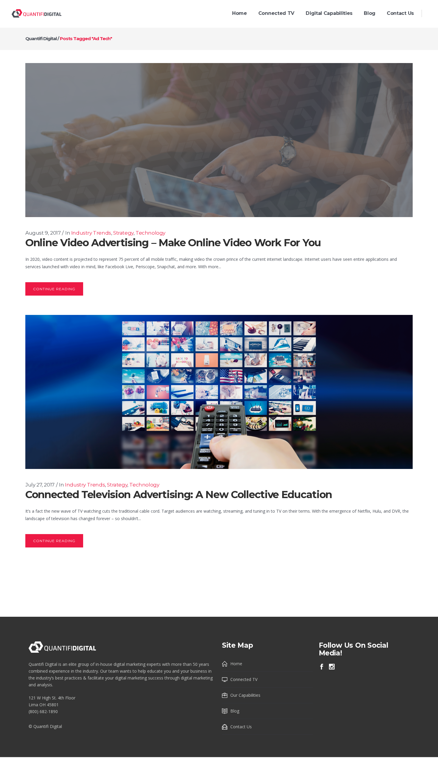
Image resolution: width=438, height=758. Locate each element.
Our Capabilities (245, 695)
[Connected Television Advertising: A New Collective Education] (219, 392)
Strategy (123, 233)
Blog (234, 711)
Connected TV (243, 679)
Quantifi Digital (41, 38)
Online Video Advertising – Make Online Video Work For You (173, 242)
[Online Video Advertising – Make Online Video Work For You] (219, 140)
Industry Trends (91, 233)
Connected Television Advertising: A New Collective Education (178, 494)
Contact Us (241, 726)
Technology (150, 233)
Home (236, 663)
